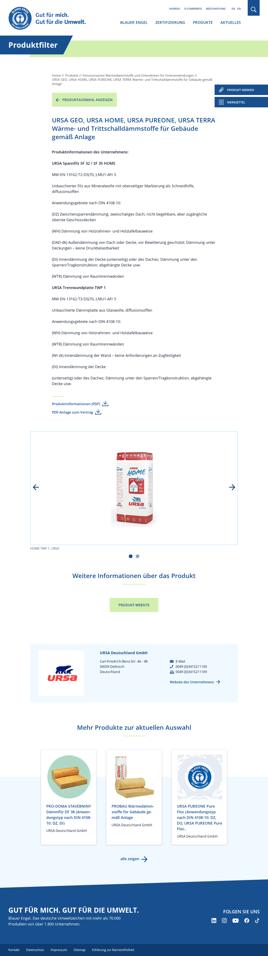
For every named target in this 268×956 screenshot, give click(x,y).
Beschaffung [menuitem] (215, 8)
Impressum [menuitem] (59, 950)
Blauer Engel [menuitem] (134, 22)
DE (233, 8)
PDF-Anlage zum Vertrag (72, 412)
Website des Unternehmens (192, 682)
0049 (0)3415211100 (191, 666)
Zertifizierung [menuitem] (170, 22)
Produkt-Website (134, 605)
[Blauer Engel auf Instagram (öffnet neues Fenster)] (224, 920)
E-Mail (180, 661)
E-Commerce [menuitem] (193, 8)
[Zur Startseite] (51, 18)
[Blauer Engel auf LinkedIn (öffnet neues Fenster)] (213, 920)
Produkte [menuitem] (203, 22)
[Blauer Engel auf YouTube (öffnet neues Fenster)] (235, 920)
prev (39, 488)
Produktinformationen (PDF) (76, 403)
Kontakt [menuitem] (13, 950)
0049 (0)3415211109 (191, 671)
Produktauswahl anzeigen (87, 100)
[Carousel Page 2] (137, 556)
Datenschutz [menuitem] (35, 950)
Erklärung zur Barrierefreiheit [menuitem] (113, 950)
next (229, 488)
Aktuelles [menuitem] (230, 22)
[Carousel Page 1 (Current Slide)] (131, 556)
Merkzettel (236, 102)
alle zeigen (129, 858)
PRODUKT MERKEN (240, 90)
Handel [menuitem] (174, 8)
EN (239, 8)
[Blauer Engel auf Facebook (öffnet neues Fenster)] (246, 920)
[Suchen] (253, 9)
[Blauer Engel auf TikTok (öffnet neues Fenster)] (257, 920)
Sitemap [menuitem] (79, 950)
